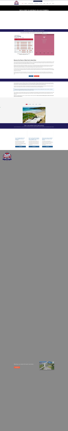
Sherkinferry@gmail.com (47, 1)
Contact (53, 3)
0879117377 (52, 1)
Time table (40, 3)
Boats (33, 104)
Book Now (17, 367)
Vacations (40, 104)
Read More (20, 146)
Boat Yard (30, 104)
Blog (50, 3)
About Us (26, 3)
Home (22, 3)
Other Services (36, 3)
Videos (47, 3)
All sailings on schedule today (37, 1)
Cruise (36, 104)
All (26, 104)
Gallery (44, 3)
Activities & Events (30, 3)
